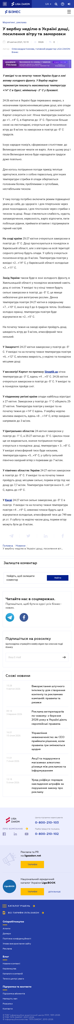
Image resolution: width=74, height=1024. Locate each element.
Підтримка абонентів (14, 993)
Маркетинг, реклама (15, 22)
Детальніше (54, 892)
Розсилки (8, 1003)
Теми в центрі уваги (13, 978)
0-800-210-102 (47, 834)
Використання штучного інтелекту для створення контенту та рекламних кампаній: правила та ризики (48, 694)
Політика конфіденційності (17, 938)
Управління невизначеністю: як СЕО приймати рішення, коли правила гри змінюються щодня (48, 741)
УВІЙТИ (57, 578)
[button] (5, 4)
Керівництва (9, 968)
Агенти (6, 928)
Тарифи (32, 864)
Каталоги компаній (13, 973)
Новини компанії (11, 963)
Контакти (8, 1008)
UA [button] (47, 4)
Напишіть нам (10, 998)
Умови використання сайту (17, 943)
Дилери (7, 933)
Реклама (7, 948)
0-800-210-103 (47, 822)
